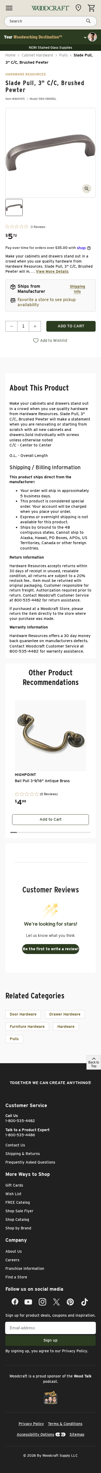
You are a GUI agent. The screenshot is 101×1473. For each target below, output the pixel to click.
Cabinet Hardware (37, 55)
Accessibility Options (35, 1434)
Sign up (50, 1340)
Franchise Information (24, 1268)
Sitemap (76, 1434)
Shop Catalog (17, 1219)
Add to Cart (51, 819)
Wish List (13, 1194)
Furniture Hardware (27, 1026)
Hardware (66, 1026)
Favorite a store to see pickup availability (47, 302)
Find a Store (16, 1277)
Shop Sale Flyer (19, 1211)
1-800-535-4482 (20, 1121)
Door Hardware (23, 1014)
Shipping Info (77, 289)
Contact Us (15, 1145)
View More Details (52, 271)
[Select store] (79, 8)
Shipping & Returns (22, 1154)
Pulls (63, 55)
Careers (12, 1260)
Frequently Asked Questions (30, 1162)
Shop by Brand (18, 1228)
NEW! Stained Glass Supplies (50, 47)
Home (10, 55)
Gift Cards (14, 1185)
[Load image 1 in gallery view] (14, 207)
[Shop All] (9, 8)
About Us (13, 1251)
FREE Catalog (17, 1202)
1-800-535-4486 (20, 1135)
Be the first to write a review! (51, 948)
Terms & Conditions (65, 1424)
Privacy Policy (74, 1351)
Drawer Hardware (65, 1014)
